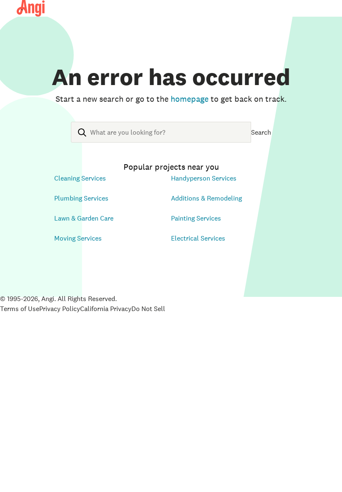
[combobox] (161, 139)
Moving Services (78, 238)
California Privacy (105, 308)
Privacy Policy (59, 308)
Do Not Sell (148, 308)
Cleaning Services (80, 178)
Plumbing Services (81, 198)
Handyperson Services (203, 178)
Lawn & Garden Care (83, 218)
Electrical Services (198, 238)
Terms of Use (19, 308)
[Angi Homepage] (30, 8)
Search (261, 132)
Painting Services (196, 218)
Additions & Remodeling (206, 198)
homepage (190, 99)
